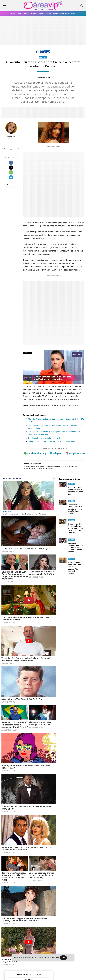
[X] (11, 167)
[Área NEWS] (43, 53)
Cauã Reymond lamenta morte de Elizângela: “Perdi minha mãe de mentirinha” (55, 426)
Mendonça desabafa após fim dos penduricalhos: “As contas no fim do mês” (75, 547)
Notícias (8, 47)
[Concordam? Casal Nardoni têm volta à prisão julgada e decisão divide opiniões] (63, 502)
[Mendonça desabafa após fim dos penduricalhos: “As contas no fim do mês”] (63, 540)
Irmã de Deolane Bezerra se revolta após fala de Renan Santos (75, 490)
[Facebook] (11, 163)
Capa (3, 47)
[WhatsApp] (11, 172)
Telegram (57, 453)
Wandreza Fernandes (44, 77)
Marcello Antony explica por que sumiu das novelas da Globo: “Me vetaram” (56, 420)
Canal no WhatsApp (36, 453)
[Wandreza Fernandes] (11, 128)
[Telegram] (11, 177)
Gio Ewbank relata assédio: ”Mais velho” (45, 438)
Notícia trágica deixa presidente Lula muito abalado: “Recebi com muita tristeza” (74, 567)
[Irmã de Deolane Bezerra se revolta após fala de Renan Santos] (63, 484)
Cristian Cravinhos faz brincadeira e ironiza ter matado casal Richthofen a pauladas (75, 528)
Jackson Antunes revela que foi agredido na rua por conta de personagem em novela (54, 433)
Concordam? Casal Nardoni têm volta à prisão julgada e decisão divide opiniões (75, 509)
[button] (75, 6)
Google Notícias (76, 453)
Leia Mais (55, 957)
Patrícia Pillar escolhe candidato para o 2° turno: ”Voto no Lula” (54, 442)
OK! (63, 957)
